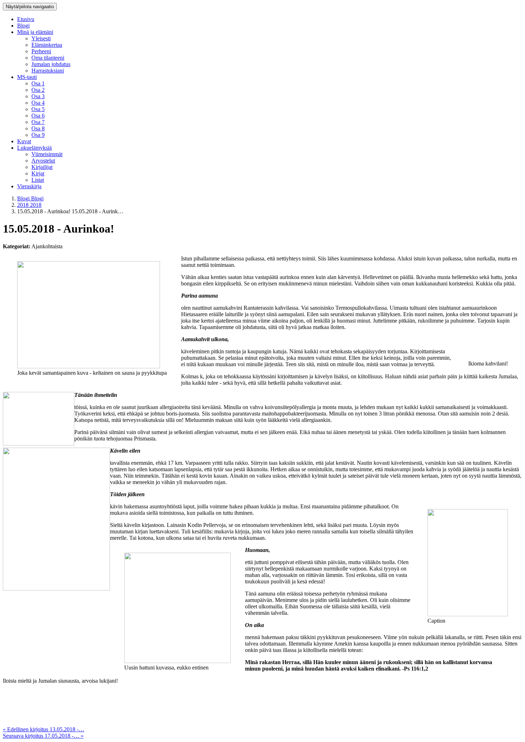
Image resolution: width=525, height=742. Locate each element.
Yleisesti (41, 38)
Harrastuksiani (47, 71)
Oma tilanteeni (47, 58)
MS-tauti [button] (27, 77)
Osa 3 (38, 96)
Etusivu (25, 19)
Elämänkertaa (46, 45)
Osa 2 (38, 90)
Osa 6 (38, 116)
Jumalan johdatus (50, 64)
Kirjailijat (41, 167)
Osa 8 (38, 128)
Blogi (23, 26)
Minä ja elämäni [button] (35, 32)
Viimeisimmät (46, 154)
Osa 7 (38, 122)
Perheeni (41, 51)
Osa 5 (38, 109)
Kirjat (37, 173)
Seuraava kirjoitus (43, 736)
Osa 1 (38, 83)
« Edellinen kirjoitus (43, 729)
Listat (37, 180)
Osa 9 (38, 135)
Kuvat (24, 141)
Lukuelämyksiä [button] (34, 148)
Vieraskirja (29, 186)
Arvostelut (43, 161)
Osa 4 (38, 103)
